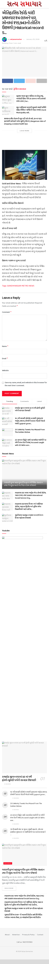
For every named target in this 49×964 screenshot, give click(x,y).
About (7, 934)
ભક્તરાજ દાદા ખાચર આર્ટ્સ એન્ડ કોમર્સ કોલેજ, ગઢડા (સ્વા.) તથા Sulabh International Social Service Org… (30, 495)
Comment (7, 312)
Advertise (16, 934)
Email (5, 358)
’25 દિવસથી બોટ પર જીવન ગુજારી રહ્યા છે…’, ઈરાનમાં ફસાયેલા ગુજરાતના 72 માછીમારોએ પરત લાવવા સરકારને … (28, 832)
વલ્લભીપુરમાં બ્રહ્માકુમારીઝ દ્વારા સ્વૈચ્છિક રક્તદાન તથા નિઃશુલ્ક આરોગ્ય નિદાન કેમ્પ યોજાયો (23, 484)
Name (5, 346)
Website (5, 370)
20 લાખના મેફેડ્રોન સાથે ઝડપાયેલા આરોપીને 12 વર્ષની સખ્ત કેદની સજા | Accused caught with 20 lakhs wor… (30, 442)
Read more (9, 888)
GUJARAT (7, 863)
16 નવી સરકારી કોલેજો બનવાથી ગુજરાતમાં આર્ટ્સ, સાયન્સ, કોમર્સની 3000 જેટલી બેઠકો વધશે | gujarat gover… (30, 421)
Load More (24, 131)
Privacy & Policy (28, 934)
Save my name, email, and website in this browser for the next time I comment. (26, 384)
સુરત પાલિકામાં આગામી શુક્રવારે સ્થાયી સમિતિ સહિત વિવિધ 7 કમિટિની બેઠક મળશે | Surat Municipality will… (31, 110)
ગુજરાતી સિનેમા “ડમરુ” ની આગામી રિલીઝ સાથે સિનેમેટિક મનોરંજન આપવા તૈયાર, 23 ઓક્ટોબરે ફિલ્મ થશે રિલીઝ (23, 916)
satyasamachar (16, 39)
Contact (40, 934)
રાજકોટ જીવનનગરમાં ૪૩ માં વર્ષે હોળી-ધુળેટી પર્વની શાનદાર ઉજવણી (30, 409)
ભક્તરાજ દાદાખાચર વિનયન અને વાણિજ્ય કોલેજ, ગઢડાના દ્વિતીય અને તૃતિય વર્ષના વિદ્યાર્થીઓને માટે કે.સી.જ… (29, 506)
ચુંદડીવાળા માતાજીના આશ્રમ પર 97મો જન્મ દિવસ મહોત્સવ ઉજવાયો (29, 516)
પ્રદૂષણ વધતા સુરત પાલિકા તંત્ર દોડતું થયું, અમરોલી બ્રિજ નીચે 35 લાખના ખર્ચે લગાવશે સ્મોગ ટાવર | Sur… (31, 99)
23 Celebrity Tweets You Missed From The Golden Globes (30, 431)
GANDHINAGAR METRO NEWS (20, 286)
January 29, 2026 (32, 39)
